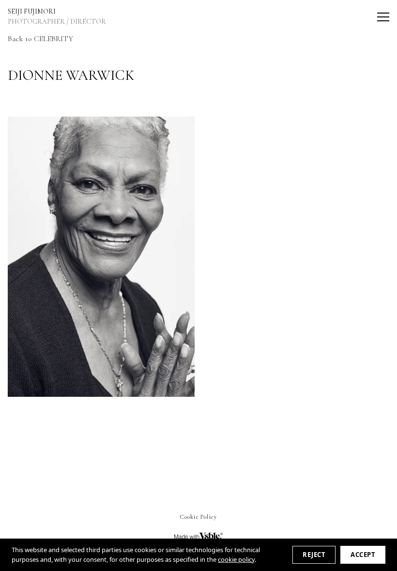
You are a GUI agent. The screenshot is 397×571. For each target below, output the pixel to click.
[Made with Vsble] (198, 536)
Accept (363, 554)
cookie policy (236, 559)
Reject (314, 554)
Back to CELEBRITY (40, 39)
